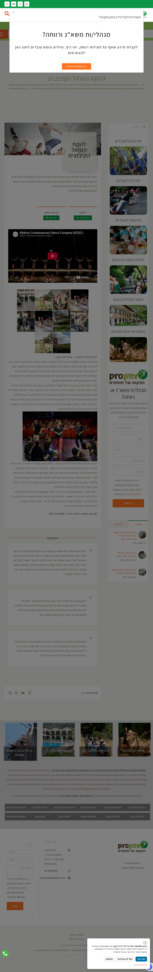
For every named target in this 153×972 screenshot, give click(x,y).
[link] (5, 953)
